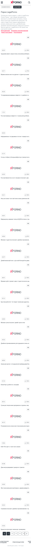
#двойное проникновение (19, 30)
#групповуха (18, 32)
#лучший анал (5, 30)
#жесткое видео (6, 32)
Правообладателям (18, 542)
